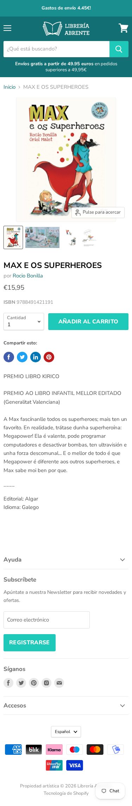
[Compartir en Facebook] (9, 357)
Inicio (9, 87)
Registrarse (29, 642)
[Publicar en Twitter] (22, 357)
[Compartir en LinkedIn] (35, 357)
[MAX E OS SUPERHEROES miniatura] (13, 237)
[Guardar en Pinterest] (49, 357)
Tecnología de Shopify (66, 793)
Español (62, 731)
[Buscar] (118, 49)
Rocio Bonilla (28, 275)
